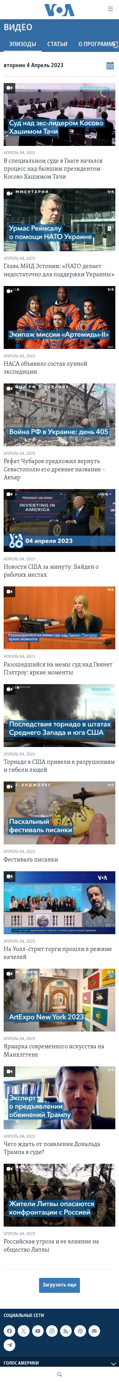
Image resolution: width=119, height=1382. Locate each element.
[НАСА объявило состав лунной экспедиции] (59, 317)
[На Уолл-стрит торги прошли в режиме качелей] (59, 902)
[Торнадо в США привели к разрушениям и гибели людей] (59, 715)
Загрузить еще (59, 1285)
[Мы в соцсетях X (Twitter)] (23, 1331)
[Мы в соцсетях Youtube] (38, 1331)
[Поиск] (59, 1374)
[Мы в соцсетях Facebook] (9, 1331)
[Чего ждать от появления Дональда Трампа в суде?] (59, 1097)
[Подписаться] (94, 1331)
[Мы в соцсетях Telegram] (9, 1345)
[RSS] (66, 1331)
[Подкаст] (80, 1331)
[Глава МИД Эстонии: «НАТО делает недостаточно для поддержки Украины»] (59, 219)
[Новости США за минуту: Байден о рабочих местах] (59, 520)
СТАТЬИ (57, 45)
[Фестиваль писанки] (59, 813)
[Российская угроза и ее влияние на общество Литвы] (59, 1195)
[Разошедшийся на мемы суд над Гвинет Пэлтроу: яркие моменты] (59, 617)
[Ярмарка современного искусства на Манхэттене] (59, 1000)
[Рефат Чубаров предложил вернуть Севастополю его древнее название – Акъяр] (59, 414)
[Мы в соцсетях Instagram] (52, 1331)
